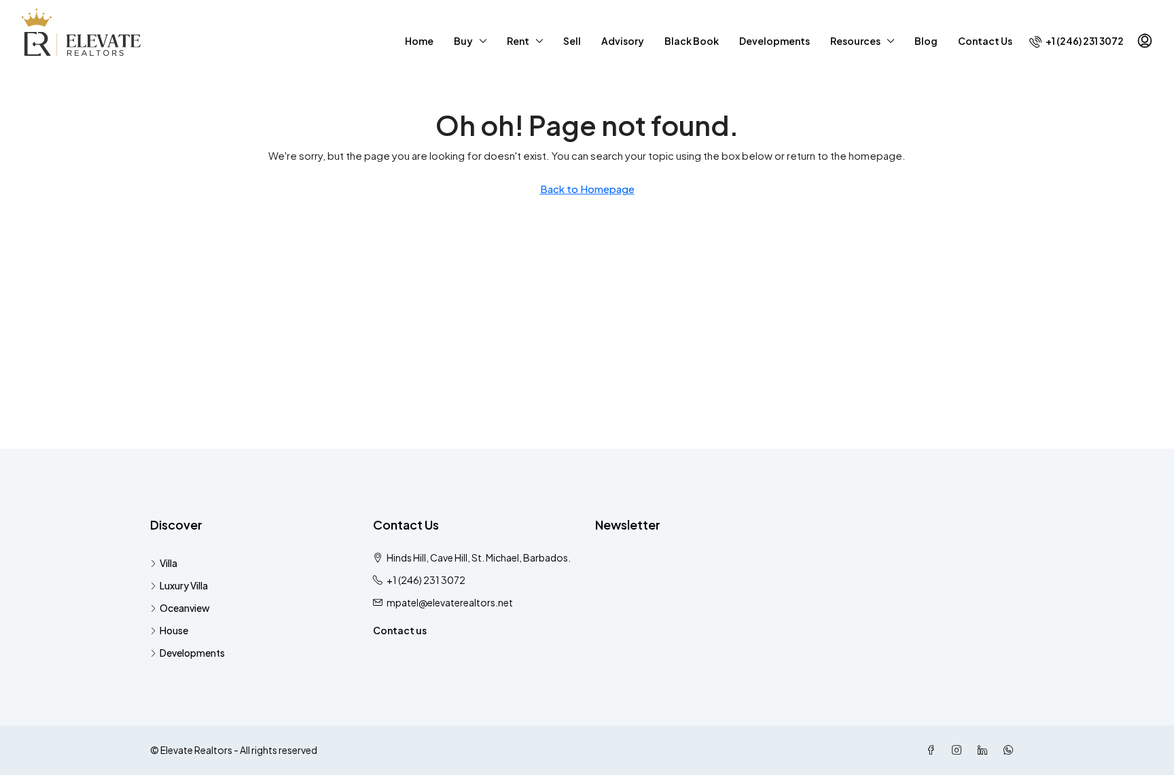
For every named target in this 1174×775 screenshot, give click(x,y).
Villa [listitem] (168, 563)
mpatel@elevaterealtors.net (450, 602)
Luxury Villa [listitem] (184, 585)
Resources (855, 41)
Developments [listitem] (192, 653)
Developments (774, 41)
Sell (572, 41)
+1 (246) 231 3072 (426, 580)
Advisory (622, 41)
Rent (518, 41)
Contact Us (985, 41)
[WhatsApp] (1010, 750)
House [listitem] (174, 630)
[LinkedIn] (985, 750)
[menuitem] (1076, 41)
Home (419, 41)
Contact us (400, 630)
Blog (926, 41)
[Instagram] (959, 750)
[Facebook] (933, 750)
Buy (463, 41)
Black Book (691, 41)
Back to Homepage (587, 188)
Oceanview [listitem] (185, 608)
